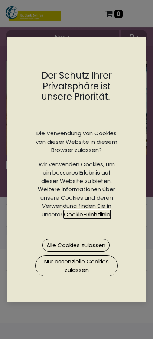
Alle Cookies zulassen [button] (75, 245)
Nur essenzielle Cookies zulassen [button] (76, 265)
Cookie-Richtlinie (87, 214)
